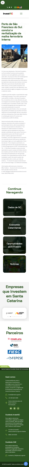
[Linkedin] (14, 408)
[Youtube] (11, 408)
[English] (20, 7)
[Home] (8, 14)
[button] (7, 316)
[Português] (15, 7)
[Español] (18, 7)
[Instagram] (18, 408)
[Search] (3, 2)
